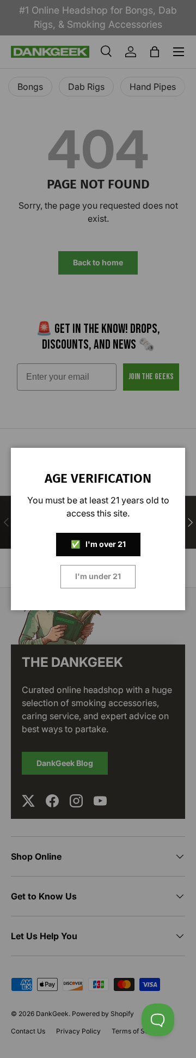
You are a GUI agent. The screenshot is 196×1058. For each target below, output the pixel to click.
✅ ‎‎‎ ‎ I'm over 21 (98, 544)
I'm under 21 (98, 576)
